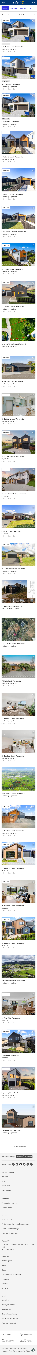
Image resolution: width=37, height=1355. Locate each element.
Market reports (7, 1261)
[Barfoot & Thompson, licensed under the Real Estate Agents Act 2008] (18, 2)
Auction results (7, 1208)
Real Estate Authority (9, 1314)
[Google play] (28, 1156)
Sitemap (5, 1284)
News (4, 1265)
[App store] (20, 1156)
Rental (4, 1181)
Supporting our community (11, 1274)
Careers (4, 1270)
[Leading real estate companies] (27, 1340)
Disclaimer (5, 1300)
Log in (33, 2)
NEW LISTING (5, 43)
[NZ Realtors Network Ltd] (9, 1340)
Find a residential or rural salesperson (15, 1224)
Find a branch (7, 1219)
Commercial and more (10, 1233)
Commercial (6, 1186)
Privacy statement (8, 1305)
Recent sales (6, 1190)
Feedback (5, 1279)
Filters (5, 8)
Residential (6, 1177)
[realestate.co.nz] (27, 1334)
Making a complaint (9, 1323)
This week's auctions (9, 1203)
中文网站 (5, 1288)
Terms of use (6, 1309)
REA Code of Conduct (10, 1318)
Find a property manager (10, 1229)
